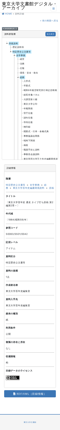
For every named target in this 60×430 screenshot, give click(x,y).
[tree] (30, 99)
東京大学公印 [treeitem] (30, 104)
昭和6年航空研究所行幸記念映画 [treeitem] (40, 90)
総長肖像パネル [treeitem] (32, 94)
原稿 (51, 187)
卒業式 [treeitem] (27, 85)
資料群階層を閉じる (10, 29)
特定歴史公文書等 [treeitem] (22, 51)
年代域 (9, 213)
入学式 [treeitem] (27, 81)
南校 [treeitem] (26, 145)
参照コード (12, 227)
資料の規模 (12, 270)
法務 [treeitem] (22, 63)
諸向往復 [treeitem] (28, 117)
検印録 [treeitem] (27, 126)
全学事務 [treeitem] (20, 55)
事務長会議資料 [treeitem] (32, 154)
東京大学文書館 (30, 422)
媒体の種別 (12, 313)
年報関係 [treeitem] (28, 108)
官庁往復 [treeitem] (28, 113)
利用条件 (11, 327)
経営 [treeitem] (22, 59)
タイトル (11, 196)
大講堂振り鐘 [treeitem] (30, 99)
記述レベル (12, 242)
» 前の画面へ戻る (49, 20)
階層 (8, 178)
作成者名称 (12, 285)
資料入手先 (12, 299)
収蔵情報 (11, 356)
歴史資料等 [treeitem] (18, 47)
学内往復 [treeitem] (28, 122)
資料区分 (11, 256)
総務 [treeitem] (22, 77)
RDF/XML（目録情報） (31, 394)
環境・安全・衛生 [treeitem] (29, 72)
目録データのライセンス (19, 370)
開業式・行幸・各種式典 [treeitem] (36, 131)
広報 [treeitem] (22, 68)
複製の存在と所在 (15, 342)
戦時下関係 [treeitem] (29, 140)
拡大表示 (50, 34)
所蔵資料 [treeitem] (13, 43)
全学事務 (35, 184)
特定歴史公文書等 (15, 184)
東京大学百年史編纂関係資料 (28, 187)
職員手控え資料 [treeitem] (32, 149)
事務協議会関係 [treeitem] (32, 136)
